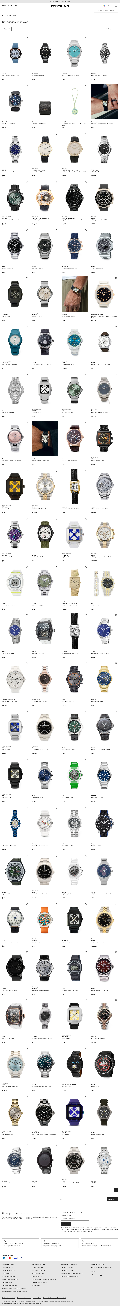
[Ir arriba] (116, 1190)
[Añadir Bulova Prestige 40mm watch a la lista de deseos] (86, 808)
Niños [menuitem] (16, 5)
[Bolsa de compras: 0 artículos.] (116, 6)
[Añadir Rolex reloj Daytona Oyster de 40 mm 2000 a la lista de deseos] (116, 519)
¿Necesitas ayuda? (88, 1243)
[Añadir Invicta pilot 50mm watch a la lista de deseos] (116, 1048)
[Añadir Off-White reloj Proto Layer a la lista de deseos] (56, 374)
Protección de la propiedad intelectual (54, 1298)
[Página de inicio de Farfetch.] (60, 5)
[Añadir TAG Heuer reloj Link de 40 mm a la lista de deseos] (116, 134)
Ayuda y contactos (7, 1267)
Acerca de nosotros (37, 1267)
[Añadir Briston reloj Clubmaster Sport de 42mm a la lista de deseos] (27, 37)
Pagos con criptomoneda (9, 1285)
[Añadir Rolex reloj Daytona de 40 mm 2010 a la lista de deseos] (116, 182)
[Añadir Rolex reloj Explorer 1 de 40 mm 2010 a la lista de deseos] (56, 856)
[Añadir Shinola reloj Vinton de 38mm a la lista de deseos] (27, 1097)
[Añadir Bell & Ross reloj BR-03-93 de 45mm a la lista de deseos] (27, 86)
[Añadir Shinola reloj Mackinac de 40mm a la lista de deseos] (116, 423)
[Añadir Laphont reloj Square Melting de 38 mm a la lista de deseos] (86, 278)
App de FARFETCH (37, 1276)
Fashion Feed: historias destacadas (101, 1267)
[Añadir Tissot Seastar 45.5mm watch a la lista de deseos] (116, 808)
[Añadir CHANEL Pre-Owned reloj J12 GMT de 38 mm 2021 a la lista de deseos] (27, 663)
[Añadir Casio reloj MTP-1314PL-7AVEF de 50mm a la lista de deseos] (116, 326)
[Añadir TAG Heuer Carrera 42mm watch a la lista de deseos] (56, 760)
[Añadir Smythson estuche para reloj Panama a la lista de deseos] (56, 86)
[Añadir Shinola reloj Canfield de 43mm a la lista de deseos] (86, 663)
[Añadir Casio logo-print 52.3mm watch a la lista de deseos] (27, 856)
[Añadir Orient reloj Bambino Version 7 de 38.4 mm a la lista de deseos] (27, 423)
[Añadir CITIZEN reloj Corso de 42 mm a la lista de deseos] (116, 567)
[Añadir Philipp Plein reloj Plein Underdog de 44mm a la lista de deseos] (56, 663)
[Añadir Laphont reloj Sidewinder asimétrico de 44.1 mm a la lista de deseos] (56, 1000)
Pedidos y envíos (7, 1273)
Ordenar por (110, 29)
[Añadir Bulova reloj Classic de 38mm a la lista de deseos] (56, 230)
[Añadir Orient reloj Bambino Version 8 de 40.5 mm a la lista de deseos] (116, 711)
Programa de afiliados (67, 1267)
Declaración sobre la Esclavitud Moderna (44, 1279)
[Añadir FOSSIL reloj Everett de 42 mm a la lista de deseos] (116, 760)
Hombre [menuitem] (10, 5)
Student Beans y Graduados (69, 1276)
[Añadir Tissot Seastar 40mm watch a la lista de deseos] (27, 230)
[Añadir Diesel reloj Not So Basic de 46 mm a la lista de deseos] (27, 952)
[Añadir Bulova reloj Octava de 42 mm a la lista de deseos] (27, 374)
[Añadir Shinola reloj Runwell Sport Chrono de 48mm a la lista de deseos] (27, 182)
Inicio (3, 15)
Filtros (6, 29)
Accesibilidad (37, 1298)
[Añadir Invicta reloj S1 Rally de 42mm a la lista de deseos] (27, 1000)
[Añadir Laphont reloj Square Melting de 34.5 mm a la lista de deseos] (56, 423)
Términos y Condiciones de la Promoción (14, 1288)
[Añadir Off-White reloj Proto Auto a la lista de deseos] (27, 278)
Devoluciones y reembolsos (10, 1279)
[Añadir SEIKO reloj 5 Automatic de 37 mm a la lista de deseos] (27, 134)
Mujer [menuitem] (4, 5)
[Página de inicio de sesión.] (108, 6)
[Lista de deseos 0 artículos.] (112, 6)
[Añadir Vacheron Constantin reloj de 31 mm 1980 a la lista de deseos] (56, 134)
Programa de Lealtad (67, 1270)
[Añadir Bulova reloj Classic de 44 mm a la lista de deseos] (116, 663)
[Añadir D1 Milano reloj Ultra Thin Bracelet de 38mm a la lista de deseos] (86, 37)
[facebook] (101, 1275)
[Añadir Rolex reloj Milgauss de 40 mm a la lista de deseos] (86, 326)
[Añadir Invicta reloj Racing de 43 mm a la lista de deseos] (86, 760)
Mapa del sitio (36, 1285)
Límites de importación (8, 1276)
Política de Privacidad (84, 1229)
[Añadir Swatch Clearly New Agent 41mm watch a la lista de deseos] (56, 808)
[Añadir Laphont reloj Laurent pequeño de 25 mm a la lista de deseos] (86, 615)
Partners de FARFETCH (39, 1270)
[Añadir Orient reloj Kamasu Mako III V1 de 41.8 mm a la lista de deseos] (116, 952)
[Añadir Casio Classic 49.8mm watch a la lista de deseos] (116, 230)
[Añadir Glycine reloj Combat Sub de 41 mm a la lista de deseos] (27, 1145)
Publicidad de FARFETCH (39, 1282)
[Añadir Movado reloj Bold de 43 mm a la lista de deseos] (56, 1145)
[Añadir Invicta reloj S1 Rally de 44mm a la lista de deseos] (56, 615)
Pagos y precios (7, 1282)
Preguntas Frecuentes (51, 1243)
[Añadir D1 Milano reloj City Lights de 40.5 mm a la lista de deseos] (27, 326)
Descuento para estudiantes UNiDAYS (72, 1273)
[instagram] (92, 1275)
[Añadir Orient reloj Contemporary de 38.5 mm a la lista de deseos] (56, 567)
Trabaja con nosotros (38, 1273)
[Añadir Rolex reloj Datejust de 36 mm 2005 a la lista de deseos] (56, 471)
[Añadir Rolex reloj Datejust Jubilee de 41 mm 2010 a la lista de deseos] (116, 904)
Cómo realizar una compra (14, 1243)
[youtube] (105, 1275)
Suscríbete (66, 1224)
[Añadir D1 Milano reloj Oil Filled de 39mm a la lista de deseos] (56, 37)
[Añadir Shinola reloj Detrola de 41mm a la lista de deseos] (56, 278)
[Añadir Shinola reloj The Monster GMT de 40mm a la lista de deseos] (116, 37)
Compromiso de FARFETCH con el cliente (14, 1291)
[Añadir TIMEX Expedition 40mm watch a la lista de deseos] (116, 1097)
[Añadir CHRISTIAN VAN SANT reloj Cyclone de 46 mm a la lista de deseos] (86, 1048)
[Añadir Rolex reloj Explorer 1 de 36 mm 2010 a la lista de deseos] (56, 711)
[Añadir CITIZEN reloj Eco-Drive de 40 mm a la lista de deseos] (56, 519)
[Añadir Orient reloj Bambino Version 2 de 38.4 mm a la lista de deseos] (56, 326)
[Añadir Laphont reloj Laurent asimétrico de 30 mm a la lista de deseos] (86, 471)
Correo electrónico (66, 1215)
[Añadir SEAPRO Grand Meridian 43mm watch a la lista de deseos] (116, 1000)
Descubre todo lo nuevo (64, 1)
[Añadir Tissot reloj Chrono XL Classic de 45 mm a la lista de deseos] (116, 615)
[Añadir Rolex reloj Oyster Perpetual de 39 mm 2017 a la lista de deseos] (116, 374)
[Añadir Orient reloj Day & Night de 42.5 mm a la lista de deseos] (86, 423)
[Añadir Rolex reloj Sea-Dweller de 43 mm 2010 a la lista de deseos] (86, 1145)
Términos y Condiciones (24, 1298)
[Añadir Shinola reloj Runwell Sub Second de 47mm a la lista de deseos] (56, 952)
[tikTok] (97, 1275)
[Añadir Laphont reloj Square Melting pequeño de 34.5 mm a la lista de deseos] (116, 86)
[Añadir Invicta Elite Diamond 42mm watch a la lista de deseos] (27, 808)
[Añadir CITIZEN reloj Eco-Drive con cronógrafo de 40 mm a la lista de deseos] (116, 856)
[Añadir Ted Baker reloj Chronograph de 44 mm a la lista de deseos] (86, 230)
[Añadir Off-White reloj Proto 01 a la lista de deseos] (27, 471)
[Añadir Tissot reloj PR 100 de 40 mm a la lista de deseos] (27, 615)
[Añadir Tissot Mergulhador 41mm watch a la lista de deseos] (86, 711)
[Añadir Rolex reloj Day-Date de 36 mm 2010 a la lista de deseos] (27, 1048)
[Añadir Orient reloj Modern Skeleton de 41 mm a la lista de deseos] (116, 471)
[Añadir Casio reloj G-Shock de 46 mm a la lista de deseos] (27, 567)
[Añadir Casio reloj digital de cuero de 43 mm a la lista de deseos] (86, 952)
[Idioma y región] (104, 6)
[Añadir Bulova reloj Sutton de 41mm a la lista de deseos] (116, 1145)
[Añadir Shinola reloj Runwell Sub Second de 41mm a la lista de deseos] (27, 519)
